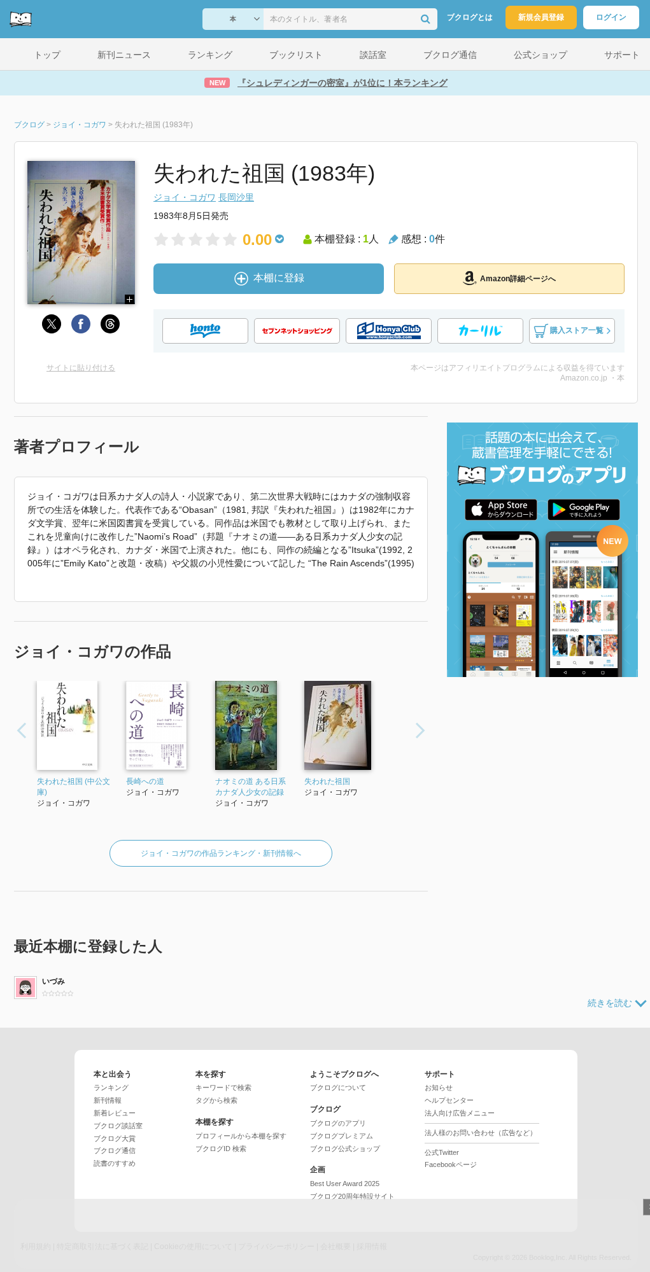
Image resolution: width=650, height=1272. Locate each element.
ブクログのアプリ (338, 1123)
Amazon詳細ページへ (518, 278)
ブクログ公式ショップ (345, 1148)
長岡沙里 (236, 197)
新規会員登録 (541, 17)
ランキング (111, 1087)
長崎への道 (145, 781)
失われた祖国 (327, 781)
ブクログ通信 (115, 1150)
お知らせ (439, 1087)
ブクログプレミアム (341, 1136)
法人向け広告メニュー (460, 1113)
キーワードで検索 (223, 1087)
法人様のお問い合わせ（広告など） (481, 1132)
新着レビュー (115, 1113)
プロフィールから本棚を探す (240, 1136)
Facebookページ (451, 1164)
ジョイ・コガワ (184, 197)
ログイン (611, 17)
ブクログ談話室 (118, 1125)
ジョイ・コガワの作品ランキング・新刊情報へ (221, 853)
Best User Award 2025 (344, 1183)
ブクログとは (470, 17)
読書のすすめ (115, 1163)
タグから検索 (216, 1100)
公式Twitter (442, 1152)
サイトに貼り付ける (80, 367)
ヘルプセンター (449, 1100)
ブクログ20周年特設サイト (352, 1196)
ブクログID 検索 (220, 1148)
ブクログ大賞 (115, 1138)
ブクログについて (338, 1087)
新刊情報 (108, 1100)
